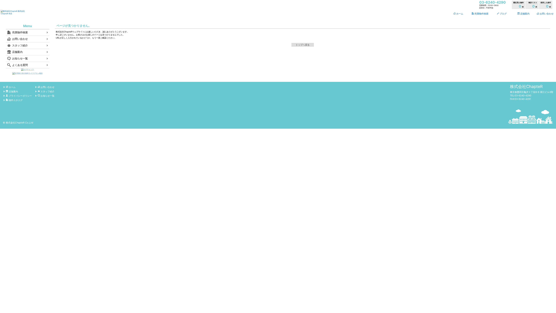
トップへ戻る (303, 44)
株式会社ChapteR (526, 86)
